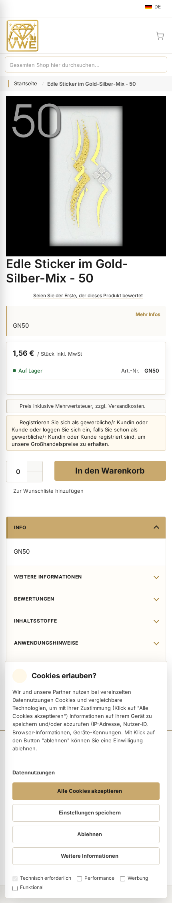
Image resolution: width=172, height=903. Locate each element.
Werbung (138, 878)
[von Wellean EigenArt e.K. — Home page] (19, 35)
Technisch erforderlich (45, 878)
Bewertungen (34, 599)
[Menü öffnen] (9, 9)
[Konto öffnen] (141, 35)
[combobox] (78, 64)
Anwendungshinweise (46, 643)
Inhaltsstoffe (35, 621)
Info (20, 527)
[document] (86, 779)
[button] (34, 477)
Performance (99, 878)
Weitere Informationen (48, 577)
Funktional (32, 887)
